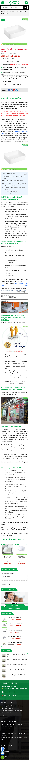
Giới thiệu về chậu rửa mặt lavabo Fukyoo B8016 (13, 177)
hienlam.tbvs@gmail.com (14, 608)
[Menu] (2, 2)
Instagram (6, 751)
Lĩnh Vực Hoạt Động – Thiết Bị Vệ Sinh (12, 710)
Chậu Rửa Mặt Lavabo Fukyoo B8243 (7, 558)
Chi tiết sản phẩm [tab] (11, 98)
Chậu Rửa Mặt (4, 13)
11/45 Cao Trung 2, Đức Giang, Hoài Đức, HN (15, 688)
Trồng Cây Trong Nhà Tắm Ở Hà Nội (16, 674)
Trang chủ (3, 11)
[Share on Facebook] (9, 90)
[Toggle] (26, 576)
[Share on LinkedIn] (16, 90)
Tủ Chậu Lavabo (6, 584)
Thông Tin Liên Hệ (6, 713)
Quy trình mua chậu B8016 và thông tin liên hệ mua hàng (14, 188)
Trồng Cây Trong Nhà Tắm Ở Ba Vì (15, 669)
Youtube (6, 754)
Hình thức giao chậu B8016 (11, 193)
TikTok (6, 756)
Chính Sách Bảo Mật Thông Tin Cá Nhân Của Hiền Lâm (14, 738)
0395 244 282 (14, 606)
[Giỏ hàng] (26, 2)
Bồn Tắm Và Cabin (7, 582)
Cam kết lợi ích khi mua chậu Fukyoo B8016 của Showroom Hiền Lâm (14, 184)
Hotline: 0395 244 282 (9, 692)
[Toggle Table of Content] (24, 174)
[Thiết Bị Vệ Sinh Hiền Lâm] (14, 2)
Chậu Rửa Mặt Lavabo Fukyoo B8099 (21, 558)
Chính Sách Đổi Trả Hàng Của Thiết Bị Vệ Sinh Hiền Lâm (13, 734)
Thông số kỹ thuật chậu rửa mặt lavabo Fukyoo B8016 (13, 181)
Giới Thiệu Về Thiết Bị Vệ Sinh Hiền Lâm (12, 706)
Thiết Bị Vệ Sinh (20, 11)
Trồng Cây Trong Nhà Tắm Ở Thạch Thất (17, 659)
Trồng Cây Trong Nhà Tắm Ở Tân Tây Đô (16, 655)
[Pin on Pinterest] (14, 90)
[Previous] (1, 554)
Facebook (6, 749)
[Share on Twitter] (12, 90)
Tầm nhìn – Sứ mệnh (7, 708)
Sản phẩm (11, 11)
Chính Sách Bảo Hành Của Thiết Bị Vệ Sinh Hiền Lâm (14, 730)
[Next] (28, 554)
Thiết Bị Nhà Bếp (6, 579)
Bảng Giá (4, 715)
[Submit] (25, 7)
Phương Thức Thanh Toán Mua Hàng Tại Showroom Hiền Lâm (12, 725)
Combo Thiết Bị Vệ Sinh (8, 573)
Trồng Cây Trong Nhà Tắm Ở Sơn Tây (16, 664)
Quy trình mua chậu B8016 (11, 191)
